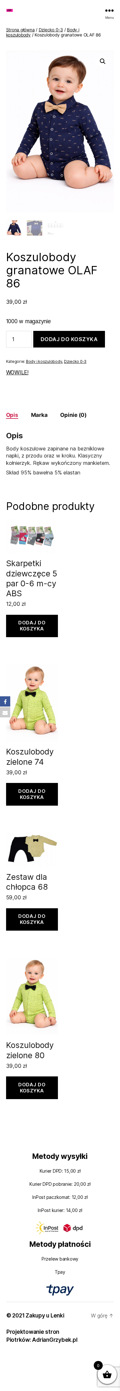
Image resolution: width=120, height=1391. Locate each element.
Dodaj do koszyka (69, 339)
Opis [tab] (12, 415)
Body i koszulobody (44, 361)
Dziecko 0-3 (51, 29)
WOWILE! (17, 372)
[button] (102, 61)
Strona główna (20, 29)
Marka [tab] (39, 415)
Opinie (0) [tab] (73, 415)
